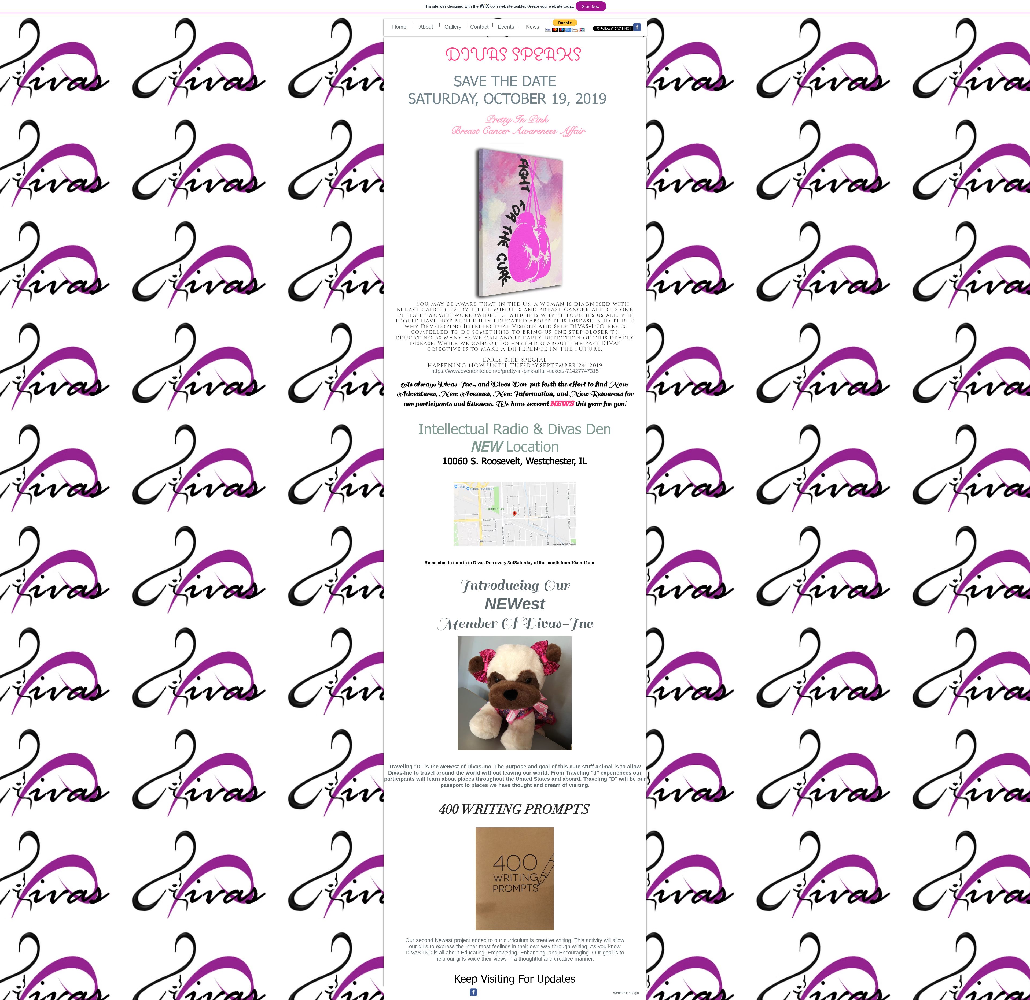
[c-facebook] (473, 992)
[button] (565, 25)
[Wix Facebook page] (637, 27)
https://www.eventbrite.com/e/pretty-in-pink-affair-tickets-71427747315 (515, 371)
